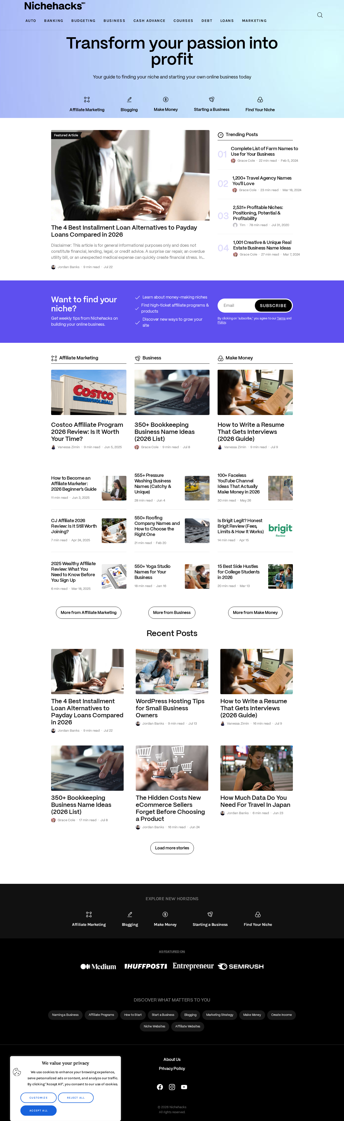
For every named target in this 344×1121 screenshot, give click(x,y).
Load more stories (172, 848)
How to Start (133, 1015)
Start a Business (163, 1015)
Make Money (239, 358)
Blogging (190, 1015)
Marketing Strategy (219, 1015)
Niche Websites (154, 1026)
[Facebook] (160, 1088)
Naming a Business (65, 1015)
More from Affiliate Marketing (89, 613)
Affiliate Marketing (78, 358)
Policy (222, 322)
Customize (38, 1097)
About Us (172, 1060)
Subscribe (273, 306)
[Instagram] (172, 1088)
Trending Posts (242, 135)
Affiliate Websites (187, 1026)
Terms (281, 318)
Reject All (76, 1097)
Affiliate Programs (101, 1015)
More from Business (172, 613)
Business (152, 358)
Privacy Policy (172, 1069)
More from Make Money (255, 613)
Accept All (38, 1110)
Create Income (281, 1015)
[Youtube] (184, 1088)
